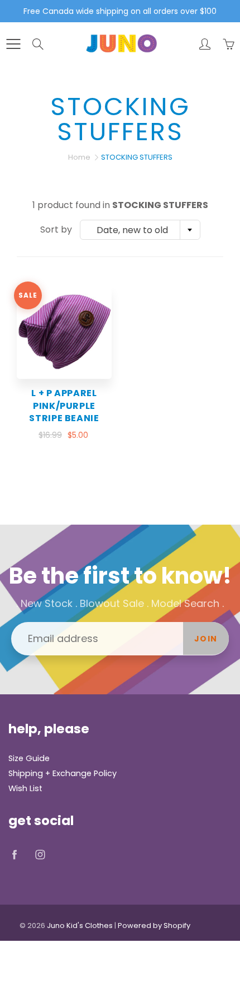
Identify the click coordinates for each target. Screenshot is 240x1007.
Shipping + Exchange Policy (62, 773)
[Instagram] (40, 855)
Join (206, 638)
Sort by (56, 230)
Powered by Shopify (154, 925)
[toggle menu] (13, 44)
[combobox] (140, 230)
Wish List (25, 788)
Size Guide (29, 758)
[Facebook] (14, 855)
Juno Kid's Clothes (80, 925)
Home (79, 157)
